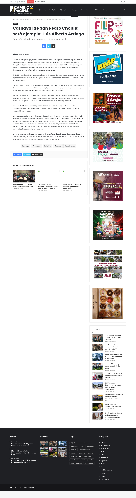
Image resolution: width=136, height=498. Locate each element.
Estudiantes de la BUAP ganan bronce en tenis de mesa (113, 337)
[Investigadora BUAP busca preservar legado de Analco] (24, 176)
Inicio (16, 19)
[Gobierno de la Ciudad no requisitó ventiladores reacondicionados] (74, 176)
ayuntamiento (74, 446)
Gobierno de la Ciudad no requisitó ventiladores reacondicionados (72, 186)
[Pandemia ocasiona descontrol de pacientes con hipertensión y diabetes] (49, 176)
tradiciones (70, 146)
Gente (88, 10)
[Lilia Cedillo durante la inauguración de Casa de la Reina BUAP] (97, 347)
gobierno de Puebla (76, 456)
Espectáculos (105, 448)
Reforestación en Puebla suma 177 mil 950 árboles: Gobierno (114, 397)
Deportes (103, 442)
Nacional (46, 10)
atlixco (85, 443)
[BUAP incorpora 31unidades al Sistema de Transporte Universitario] (97, 385)
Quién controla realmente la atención (113, 405)
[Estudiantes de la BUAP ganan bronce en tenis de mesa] (97, 338)
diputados (73, 453)
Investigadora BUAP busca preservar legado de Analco (23, 185)
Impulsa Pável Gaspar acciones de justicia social (113, 366)
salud (72, 463)
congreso (73, 449)
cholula (48, 146)
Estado (74, 10)
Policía (82, 10)
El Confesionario (65, 10)
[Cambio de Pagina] (21, 9)
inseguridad (87, 456)
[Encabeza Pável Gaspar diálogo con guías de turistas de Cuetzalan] (97, 415)
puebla (58, 146)
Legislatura (96, 10)
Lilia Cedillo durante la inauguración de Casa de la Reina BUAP (113, 347)
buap (82, 446)
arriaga (26, 146)
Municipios (104, 464)
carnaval (37, 146)
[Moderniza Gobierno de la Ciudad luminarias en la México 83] (97, 357)
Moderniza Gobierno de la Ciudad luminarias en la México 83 (54, 1)
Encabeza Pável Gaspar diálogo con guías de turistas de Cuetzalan (113, 415)
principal (84, 460)
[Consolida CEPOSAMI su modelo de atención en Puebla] (97, 376)
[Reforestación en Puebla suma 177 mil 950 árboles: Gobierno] (97, 397)
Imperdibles (104, 457)
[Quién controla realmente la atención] (97, 407)
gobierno (90, 453)
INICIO (39, 10)
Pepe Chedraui (75, 460)
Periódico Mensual (106, 470)
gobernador (82, 453)
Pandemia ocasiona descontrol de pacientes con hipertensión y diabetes (48, 186)
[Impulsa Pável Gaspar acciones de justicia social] (97, 366)
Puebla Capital (105, 479)
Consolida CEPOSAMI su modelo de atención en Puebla (113, 375)
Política (54, 10)
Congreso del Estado (84, 449)
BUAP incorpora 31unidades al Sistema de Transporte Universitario (113, 386)
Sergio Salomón (89, 463)
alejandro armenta (76, 443)
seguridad (79, 463)
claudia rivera (90, 446)
